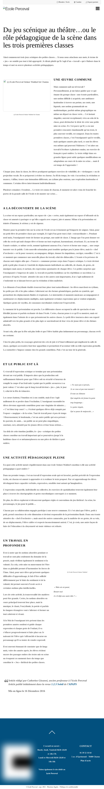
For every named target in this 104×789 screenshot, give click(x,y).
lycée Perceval (52, 773)
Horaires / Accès (64, 2)
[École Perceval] (16, 9)
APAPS (73, 684)
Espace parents (92, 2)
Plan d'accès (86, 761)
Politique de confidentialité (69, 787)
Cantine (78, 2)
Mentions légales (52, 787)
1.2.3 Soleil (57, 684)
